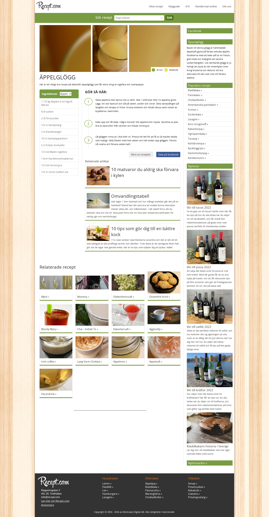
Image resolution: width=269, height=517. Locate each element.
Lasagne (193, 119)
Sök (169, 17)
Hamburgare (109, 493)
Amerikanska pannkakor (202, 104)
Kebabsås (193, 490)
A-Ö (187, 6)
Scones (192, 109)
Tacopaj (192, 138)
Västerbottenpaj (197, 153)
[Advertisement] (110, 406)
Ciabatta (193, 493)
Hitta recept (156, 6)
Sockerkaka (194, 114)
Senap (191, 483)
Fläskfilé (106, 487)
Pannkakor (194, 95)
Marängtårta (152, 493)
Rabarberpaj (195, 129)
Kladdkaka (194, 90)
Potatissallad (195, 487)
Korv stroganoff (197, 124)
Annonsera (47, 505)
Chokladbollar (196, 100)
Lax (104, 490)
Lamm (106, 483)
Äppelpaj (150, 483)
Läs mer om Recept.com (55, 501)
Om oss (226, 6)
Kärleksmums (196, 158)
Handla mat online (206, 6)
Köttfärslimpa (196, 143)
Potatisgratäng (196, 497)
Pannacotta (152, 490)
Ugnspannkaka (196, 133)
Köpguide (174, 6)
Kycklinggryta (195, 148)
